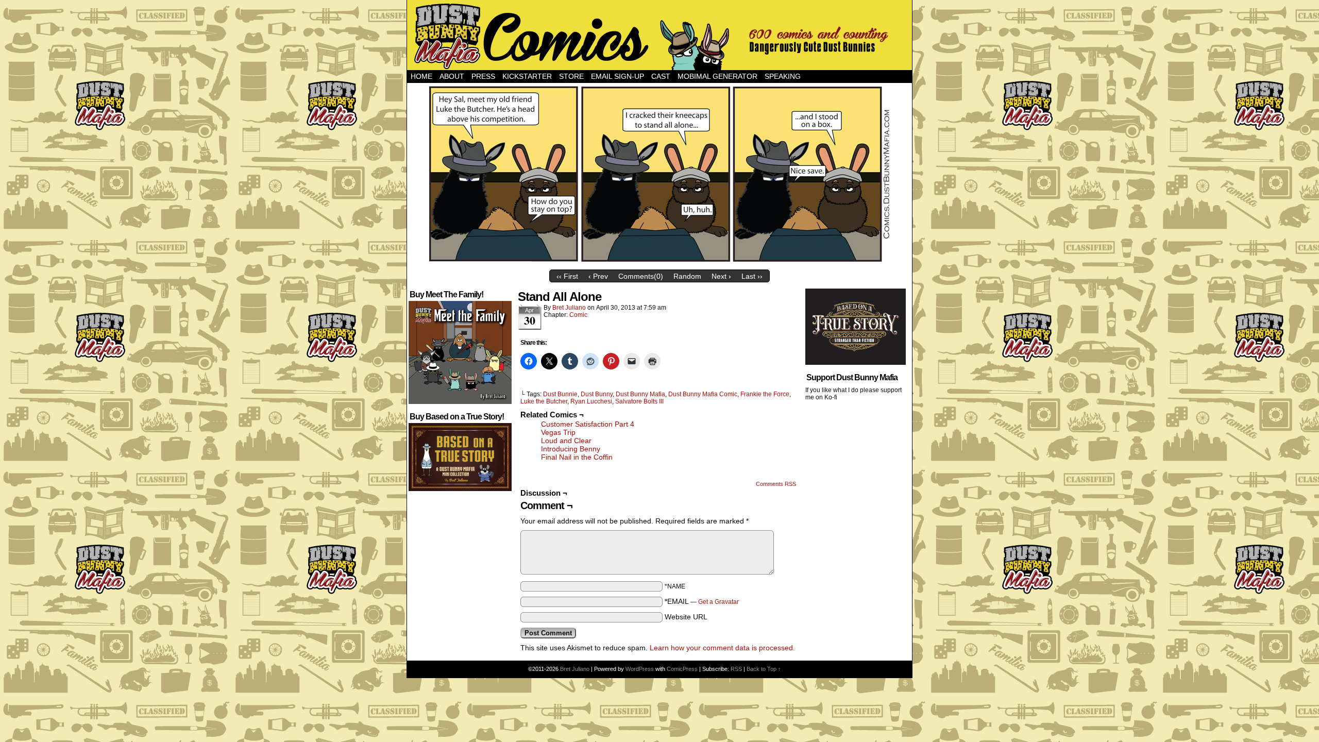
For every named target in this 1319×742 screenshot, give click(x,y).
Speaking (783, 76)
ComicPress (682, 669)
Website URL (686, 617)
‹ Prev (598, 276)
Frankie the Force (764, 394)
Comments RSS (776, 484)
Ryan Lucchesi (591, 401)
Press (483, 76)
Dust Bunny (597, 394)
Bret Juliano (569, 307)
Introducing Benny (570, 449)
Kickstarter (527, 76)
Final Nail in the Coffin (577, 457)
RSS (736, 669)
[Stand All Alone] (659, 262)
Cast (660, 76)
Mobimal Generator (717, 76)
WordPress (639, 669)
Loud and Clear (566, 440)
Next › (721, 276)
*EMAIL (702, 601)
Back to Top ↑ (764, 669)
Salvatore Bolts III (639, 401)
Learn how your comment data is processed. (722, 648)
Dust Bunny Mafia (640, 394)
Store (571, 76)
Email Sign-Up (617, 76)
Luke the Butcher (543, 401)
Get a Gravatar (718, 601)
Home (421, 76)
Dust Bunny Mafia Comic (702, 394)
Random (687, 276)
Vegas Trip (558, 432)
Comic (578, 314)
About (451, 76)
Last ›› (752, 276)
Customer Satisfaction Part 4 (587, 424)
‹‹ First (567, 276)
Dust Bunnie (560, 394)
